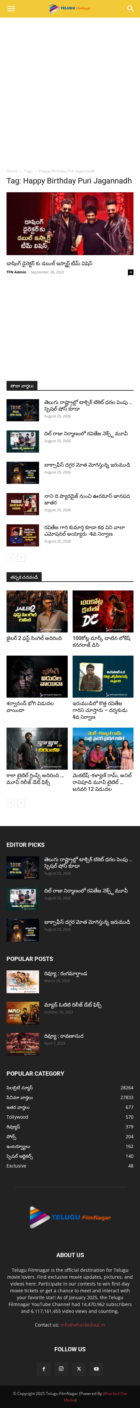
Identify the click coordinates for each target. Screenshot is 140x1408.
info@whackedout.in (83, 1325)
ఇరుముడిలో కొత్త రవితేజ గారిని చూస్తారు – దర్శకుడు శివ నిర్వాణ (100, 710)
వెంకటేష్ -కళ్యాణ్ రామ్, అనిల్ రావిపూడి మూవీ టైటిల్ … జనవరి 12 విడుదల (102, 782)
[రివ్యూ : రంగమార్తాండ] (23, 981)
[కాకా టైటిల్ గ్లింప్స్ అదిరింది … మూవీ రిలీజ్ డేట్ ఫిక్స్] (37, 749)
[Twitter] (78, 1369)
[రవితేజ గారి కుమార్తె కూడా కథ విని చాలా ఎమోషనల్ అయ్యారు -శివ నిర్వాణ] (23, 535)
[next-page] (21, 558)
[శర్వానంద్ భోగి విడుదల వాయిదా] (37, 677)
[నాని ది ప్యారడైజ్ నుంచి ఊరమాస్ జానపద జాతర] (23, 504)
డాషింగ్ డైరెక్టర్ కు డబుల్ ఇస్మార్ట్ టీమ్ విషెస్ (49, 263)
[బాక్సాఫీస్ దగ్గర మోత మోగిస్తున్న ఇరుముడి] (23, 473)
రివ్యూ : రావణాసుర (63, 1036)
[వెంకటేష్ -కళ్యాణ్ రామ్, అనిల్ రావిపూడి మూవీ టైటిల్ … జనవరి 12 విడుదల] (103, 749)
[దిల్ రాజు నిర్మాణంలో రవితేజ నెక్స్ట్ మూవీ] (23, 441)
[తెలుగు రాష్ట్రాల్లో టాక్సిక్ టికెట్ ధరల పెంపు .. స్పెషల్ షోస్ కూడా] (23, 410)
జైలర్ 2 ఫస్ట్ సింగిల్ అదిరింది (34, 638)
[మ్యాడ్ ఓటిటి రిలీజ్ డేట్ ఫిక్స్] (23, 1013)
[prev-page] (11, 558)
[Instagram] (61, 1368)
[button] (11, 9)
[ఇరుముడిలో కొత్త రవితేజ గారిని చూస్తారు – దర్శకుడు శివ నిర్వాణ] (103, 677)
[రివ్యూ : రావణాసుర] (23, 1044)
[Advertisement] (70, 91)
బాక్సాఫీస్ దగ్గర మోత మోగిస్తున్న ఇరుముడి (87, 465)
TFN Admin (16, 271)
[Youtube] (96, 1369)
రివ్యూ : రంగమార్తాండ (65, 973)
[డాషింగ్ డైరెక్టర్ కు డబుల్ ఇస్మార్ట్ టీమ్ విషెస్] (70, 223)
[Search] (131, 9)
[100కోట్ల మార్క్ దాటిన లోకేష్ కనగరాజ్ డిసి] (103, 611)
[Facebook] (43, 1369)
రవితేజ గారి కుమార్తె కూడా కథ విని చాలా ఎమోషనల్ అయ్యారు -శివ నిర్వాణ (84, 530)
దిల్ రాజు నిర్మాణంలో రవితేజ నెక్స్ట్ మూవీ (86, 433)
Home (12, 171)
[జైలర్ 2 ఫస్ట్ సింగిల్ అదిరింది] (37, 611)
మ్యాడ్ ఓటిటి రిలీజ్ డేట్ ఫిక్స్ (73, 1005)
